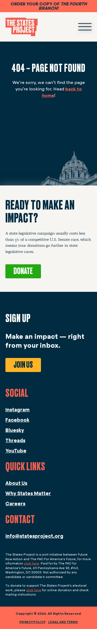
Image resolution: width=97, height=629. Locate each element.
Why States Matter (28, 493)
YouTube (15, 451)
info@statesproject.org (34, 536)
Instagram (17, 409)
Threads (15, 440)
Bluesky (14, 430)
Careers (15, 503)
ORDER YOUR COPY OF (49, 6)
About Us (16, 483)
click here (31, 563)
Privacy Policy (32, 622)
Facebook (17, 420)
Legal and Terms (63, 622)
